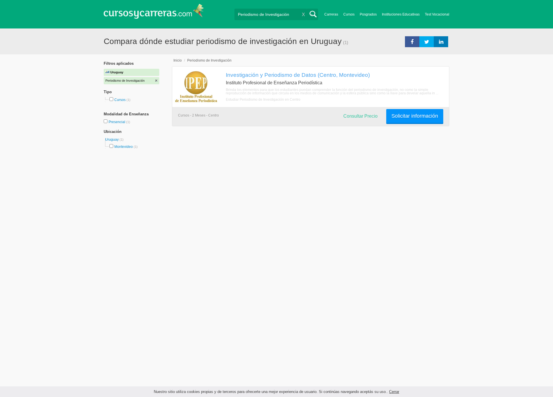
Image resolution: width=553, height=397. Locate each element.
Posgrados (368, 14)
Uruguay (112, 140)
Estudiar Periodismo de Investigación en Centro (263, 100)
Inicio (177, 60)
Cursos (349, 14)
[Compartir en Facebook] (412, 41)
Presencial (117, 122)
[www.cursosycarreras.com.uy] (154, 13)
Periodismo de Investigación (209, 60)
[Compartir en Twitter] (426, 41)
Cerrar (394, 392)
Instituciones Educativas (401, 14)
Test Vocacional (437, 14)
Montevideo (123, 147)
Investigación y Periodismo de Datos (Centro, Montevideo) (298, 75)
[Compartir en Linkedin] (441, 41)
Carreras (331, 14)
